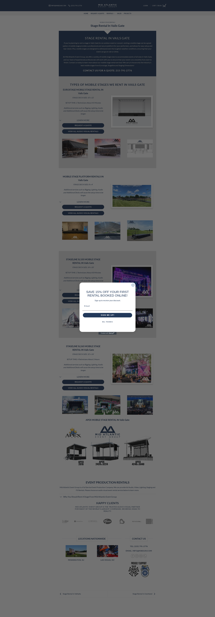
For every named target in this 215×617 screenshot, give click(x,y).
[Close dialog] (133, 285)
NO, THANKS (107, 322)
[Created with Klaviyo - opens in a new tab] (107, 333)
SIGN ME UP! (107, 315)
